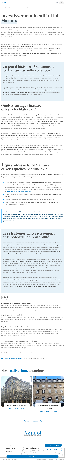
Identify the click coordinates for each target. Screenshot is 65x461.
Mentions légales (41, 459)
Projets (26, 445)
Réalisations (10, 448)
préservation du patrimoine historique (18, 191)
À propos (9, 445)
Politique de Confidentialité (56, 459)
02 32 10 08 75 (54, 445)
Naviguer (31, 457)
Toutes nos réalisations (32, 422)
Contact (9, 451)
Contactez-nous (54, 449)
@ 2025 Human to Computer (9, 459)
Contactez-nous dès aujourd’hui (11, 358)
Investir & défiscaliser (10, 8)
